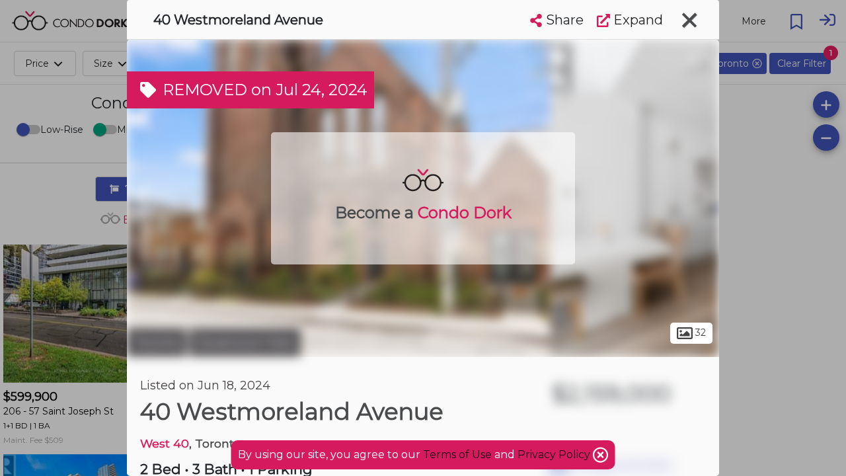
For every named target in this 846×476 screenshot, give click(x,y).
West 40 (164, 443)
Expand (636, 20)
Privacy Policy (555, 454)
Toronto (157, 342)
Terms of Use (457, 454)
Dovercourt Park (245, 342)
